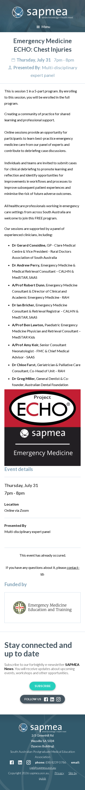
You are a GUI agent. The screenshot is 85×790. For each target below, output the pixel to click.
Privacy (59, 773)
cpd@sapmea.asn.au (43, 767)
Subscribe (43, 686)
